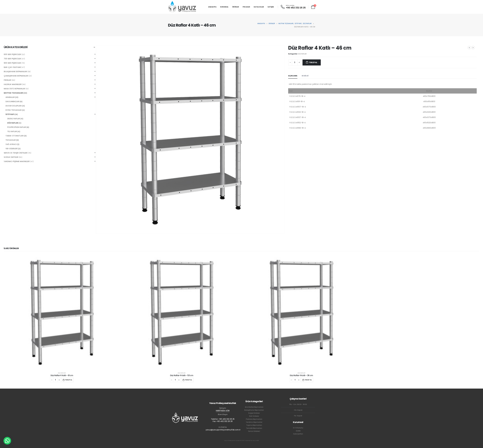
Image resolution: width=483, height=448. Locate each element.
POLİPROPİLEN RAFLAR (16, 127)
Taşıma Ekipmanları (254, 425)
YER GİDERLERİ (12, 148)
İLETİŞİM (271, 7)
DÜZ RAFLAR (302, 54)
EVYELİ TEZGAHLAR (14, 110)
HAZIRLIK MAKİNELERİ (13, 84)
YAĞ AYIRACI (11, 144)
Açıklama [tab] (292, 76)
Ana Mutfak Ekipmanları (254, 407)
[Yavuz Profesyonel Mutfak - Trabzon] (182, 7)
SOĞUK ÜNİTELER (11, 157)
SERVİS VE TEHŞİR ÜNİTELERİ (15, 153)
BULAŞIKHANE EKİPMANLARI (15, 71)
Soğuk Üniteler (254, 413)
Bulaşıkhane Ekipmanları (254, 410)
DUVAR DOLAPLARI (14, 106)
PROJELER (246, 7)
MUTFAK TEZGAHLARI (13, 93)
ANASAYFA (212, 7)
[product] (62, 312)
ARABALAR (10, 97)
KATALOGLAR (259, 7)
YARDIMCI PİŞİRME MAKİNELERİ (17, 161)
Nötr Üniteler (254, 416)
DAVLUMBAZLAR (12, 101)
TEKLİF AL (313, 62)
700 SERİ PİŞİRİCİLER (12, 58)
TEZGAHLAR (11, 140)
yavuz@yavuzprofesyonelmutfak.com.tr (223, 429)
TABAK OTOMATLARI (15, 135)
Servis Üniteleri (254, 431)
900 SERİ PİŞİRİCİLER (12, 63)
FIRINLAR (7, 80)
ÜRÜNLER (235, 7)
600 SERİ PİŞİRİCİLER (12, 54)
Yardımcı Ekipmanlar (254, 422)
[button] (7, 440)
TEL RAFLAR (12, 131)
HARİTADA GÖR (223, 410)
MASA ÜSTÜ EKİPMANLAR (14, 88)
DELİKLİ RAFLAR (13, 118)
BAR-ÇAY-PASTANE (12, 67)
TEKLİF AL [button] (68, 380)
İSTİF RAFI (10, 114)
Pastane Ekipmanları (254, 419)
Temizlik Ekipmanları (254, 428)
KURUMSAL (224, 7)
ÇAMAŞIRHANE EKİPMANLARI (16, 76)
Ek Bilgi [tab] (305, 76)
